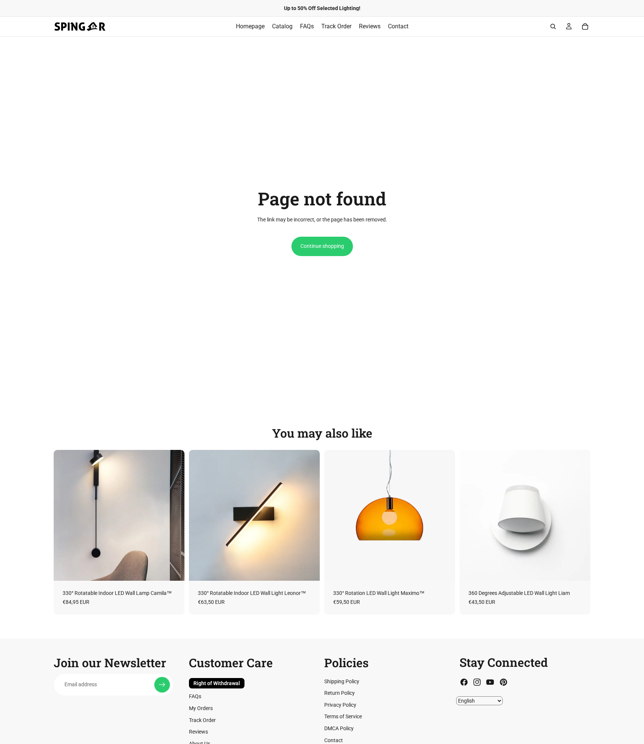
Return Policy (339, 693)
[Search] (553, 26)
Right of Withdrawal (216, 683)
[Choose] (173, 569)
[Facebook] (464, 682)
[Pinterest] (503, 682)
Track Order (202, 720)
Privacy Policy (340, 705)
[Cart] (585, 26)
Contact (333, 740)
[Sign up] (162, 685)
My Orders (201, 708)
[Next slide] (173, 515)
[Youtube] (490, 682)
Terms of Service (343, 717)
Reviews (198, 732)
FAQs (195, 697)
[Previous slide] (65, 515)
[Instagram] (477, 682)
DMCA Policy (339, 728)
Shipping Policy (341, 681)
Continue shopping (322, 246)
